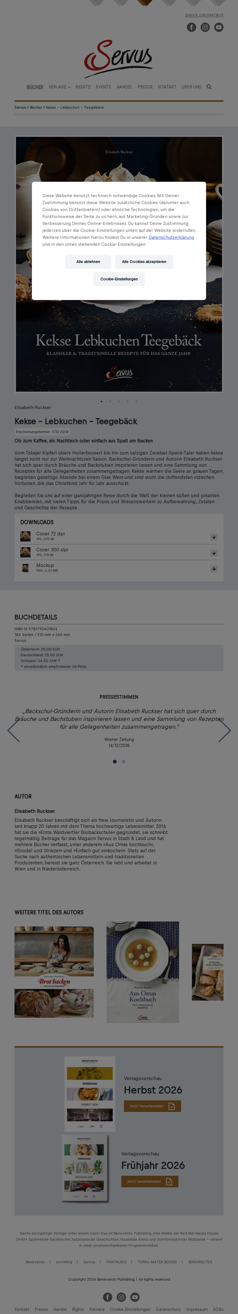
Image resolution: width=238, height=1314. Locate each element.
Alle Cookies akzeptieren (144, 261)
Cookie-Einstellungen (119, 279)
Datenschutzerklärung (171, 237)
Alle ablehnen (88, 261)
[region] (119, 241)
